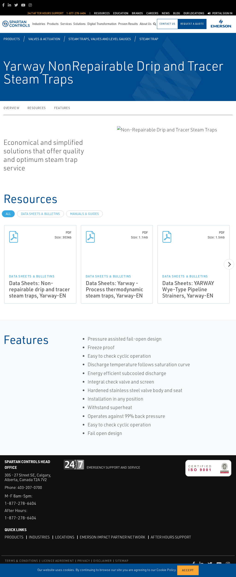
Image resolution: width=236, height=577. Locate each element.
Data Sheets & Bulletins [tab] (40, 214)
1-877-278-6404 (20, 503)
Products (11, 39)
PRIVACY (83, 560)
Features (62, 108)
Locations (64, 537)
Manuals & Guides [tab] (84, 214)
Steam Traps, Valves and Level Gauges (99, 39)
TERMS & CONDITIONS (21, 560)
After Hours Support (171, 537)
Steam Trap (148, 39)
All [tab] (8, 214)
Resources (36, 108)
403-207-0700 (30, 487)
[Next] (229, 264)
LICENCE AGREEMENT (58, 560)
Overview (11, 108)
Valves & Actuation (44, 39)
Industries (39, 537)
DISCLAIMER (102, 560)
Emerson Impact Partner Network (112, 537)
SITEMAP (121, 560)
